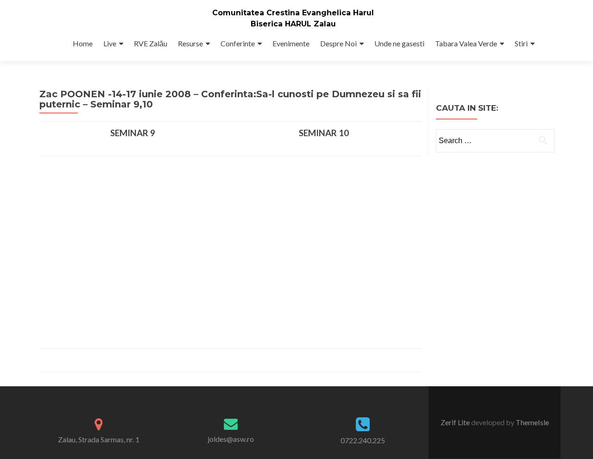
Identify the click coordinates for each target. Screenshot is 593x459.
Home (83, 43)
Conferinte (238, 43)
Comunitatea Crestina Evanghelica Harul (293, 12)
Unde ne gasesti (399, 43)
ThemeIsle (532, 422)
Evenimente (290, 43)
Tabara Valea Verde (466, 43)
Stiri (521, 43)
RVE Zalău (150, 43)
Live (109, 43)
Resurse (190, 43)
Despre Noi (338, 43)
